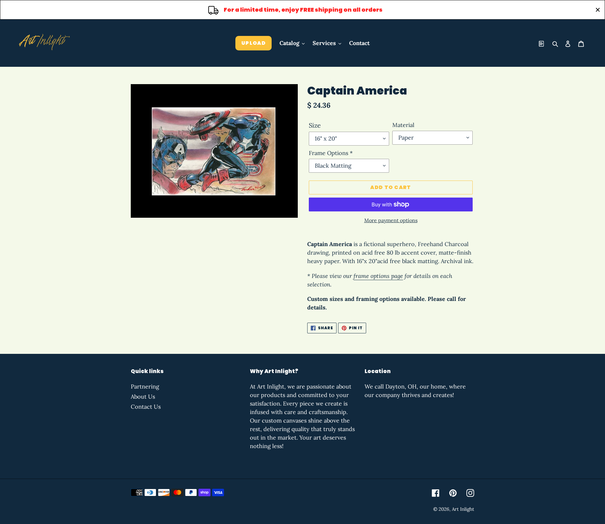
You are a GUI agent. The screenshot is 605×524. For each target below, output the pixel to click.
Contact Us (146, 406)
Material (403, 125)
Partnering (145, 386)
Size (315, 125)
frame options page (378, 275)
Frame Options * (331, 153)
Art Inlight (463, 509)
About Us (143, 396)
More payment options (391, 220)
